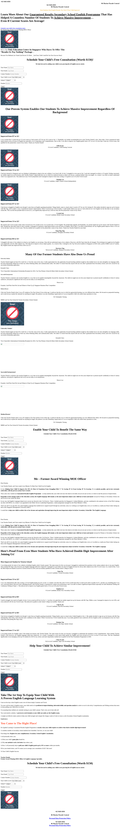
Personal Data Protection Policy (60, 818)
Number (3, 83)
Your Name (4, 67)
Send (2, 86)
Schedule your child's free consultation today (13, 28)
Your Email (4, 70)
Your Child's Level (6, 77)
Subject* (3, 80)
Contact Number (5, 74)
